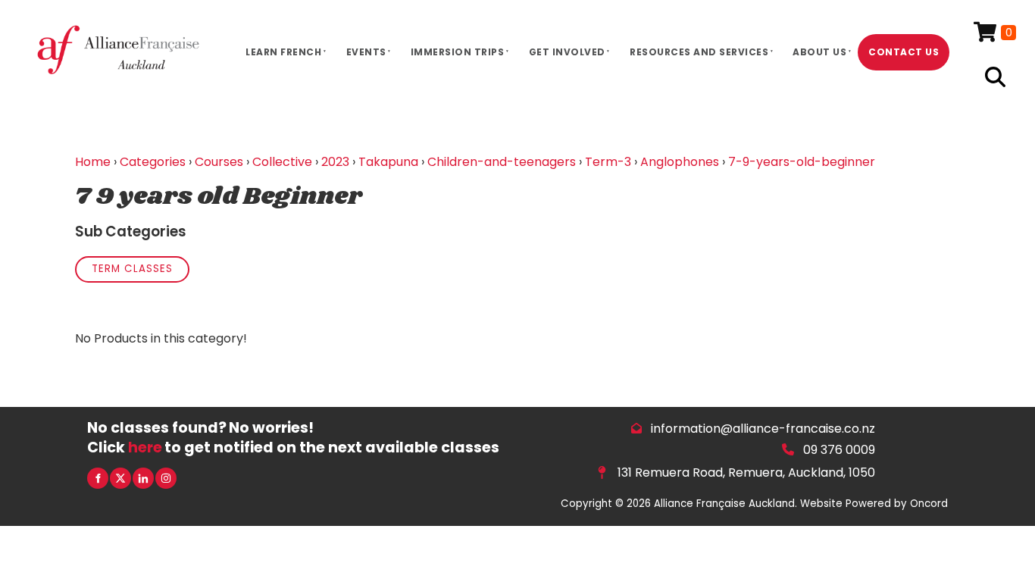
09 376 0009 (839, 449)
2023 (335, 162)
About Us (819, 51)
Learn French (283, 51)
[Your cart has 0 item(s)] (995, 33)
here (145, 447)
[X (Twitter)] (120, 478)
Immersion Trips (458, 51)
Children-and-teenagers (501, 162)
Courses (219, 162)
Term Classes (132, 268)
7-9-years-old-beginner (801, 162)
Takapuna (388, 162)
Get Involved (567, 51)
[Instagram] (166, 478)
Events (366, 51)
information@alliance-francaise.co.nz (763, 428)
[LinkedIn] (143, 478)
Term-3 (608, 162)
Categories (153, 162)
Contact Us (903, 51)
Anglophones (679, 162)
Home (93, 162)
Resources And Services (699, 51)
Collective (282, 162)
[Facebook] (97, 478)
